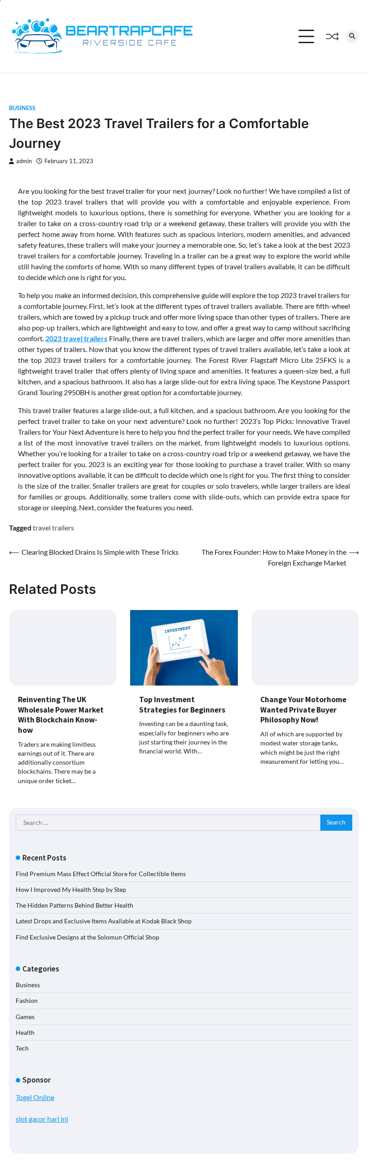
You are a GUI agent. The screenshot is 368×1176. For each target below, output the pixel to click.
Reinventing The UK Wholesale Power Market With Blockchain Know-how (61, 715)
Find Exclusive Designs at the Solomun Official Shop (87, 937)
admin (24, 161)
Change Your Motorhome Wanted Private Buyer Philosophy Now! (303, 710)
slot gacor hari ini (42, 1118)
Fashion (27, 1000)
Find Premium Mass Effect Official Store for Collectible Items (101, 874)
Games (25, 1016)
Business (22, 108)
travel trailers (53, 527)
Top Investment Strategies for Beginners (182, 705)
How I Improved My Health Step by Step (71, 889)
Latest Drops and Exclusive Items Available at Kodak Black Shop (104, 921)
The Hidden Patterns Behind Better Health (74, 905)
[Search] (352, 36)
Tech (22, 1048)
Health (25, 1032)
